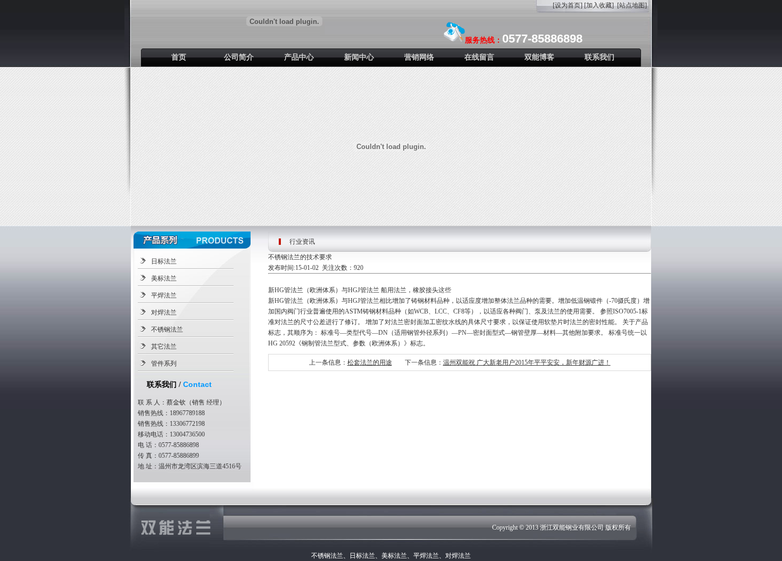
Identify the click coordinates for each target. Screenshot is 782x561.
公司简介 (239, 57)
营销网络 (419, 57)
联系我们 (599, 57)
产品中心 (299, 57)
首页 (178, 57)
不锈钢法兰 (167, 329)
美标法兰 (164, 278)
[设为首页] (568, 5)
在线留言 (479, 57)
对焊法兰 (164, 312)
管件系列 (164, 363)
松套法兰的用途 (369, 362)
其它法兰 (164, 346)
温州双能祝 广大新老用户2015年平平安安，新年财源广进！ (527, 362)
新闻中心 (359, 57)
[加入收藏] (599, 5)
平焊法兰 (164, 295)
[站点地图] (632, 5)
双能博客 (539, 57)
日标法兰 (164, 261)
